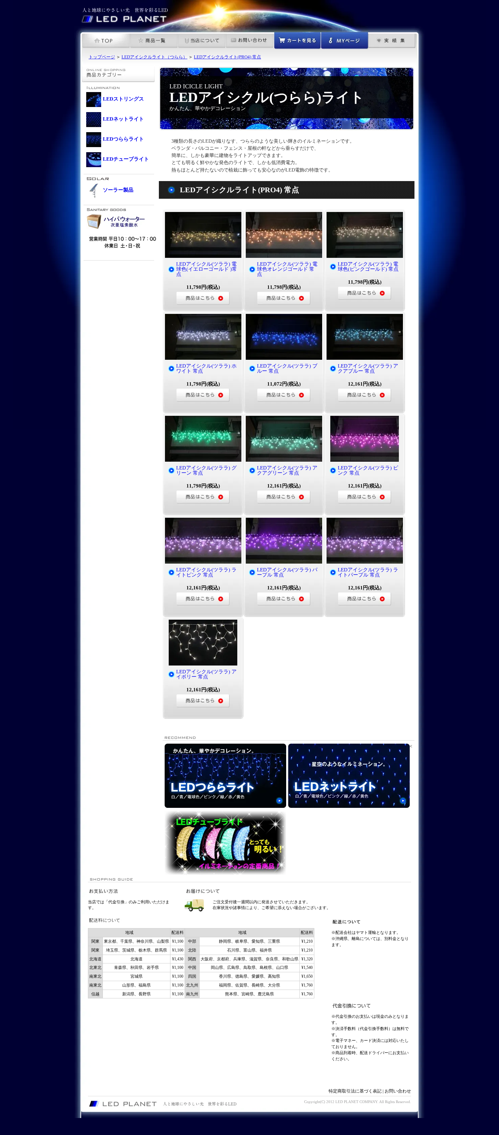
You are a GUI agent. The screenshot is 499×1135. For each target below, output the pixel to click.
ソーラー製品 (118, 190)
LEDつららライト (123, 139)
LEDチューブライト (126, 159)
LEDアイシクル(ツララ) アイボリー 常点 (206, 674)
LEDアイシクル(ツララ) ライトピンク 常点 (206, 572)
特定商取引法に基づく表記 (355, 1091)
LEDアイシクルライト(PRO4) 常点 (227, 56)
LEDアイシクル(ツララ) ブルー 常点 (287, 368)
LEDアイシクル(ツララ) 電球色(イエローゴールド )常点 (206, 269)
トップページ (102, 56)
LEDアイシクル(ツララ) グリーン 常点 (206, 470)
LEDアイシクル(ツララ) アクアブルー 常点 (368, 368)
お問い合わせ (398, 1091)
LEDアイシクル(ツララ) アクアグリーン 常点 (287, 470)
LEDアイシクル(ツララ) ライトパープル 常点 (368, 572)
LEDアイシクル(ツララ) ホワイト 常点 (206, 368)
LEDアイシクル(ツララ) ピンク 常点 (368, 470)
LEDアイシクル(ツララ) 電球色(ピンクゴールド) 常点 (368, 266)
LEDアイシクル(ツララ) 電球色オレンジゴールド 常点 (287, 269)
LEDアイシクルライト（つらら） (154, 56)
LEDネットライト (123, 119)
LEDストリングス (123, 99)
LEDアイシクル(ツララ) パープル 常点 (287, 572)
